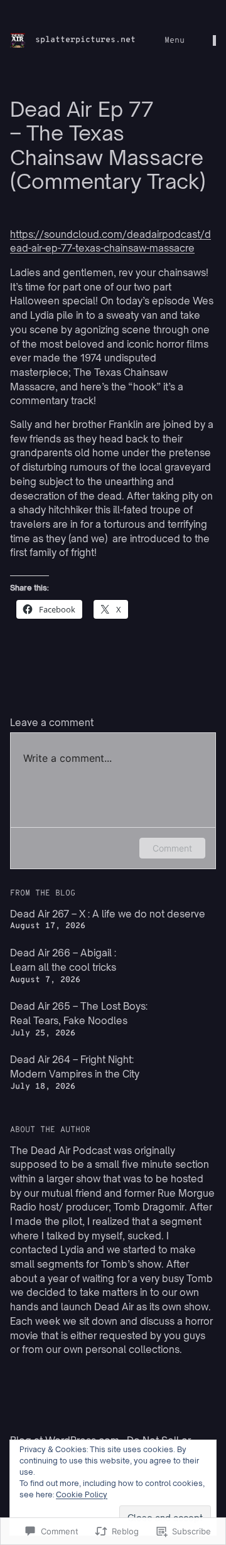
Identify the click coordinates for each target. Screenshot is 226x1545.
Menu (174, 40)
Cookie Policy (81, 1494)
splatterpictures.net (85, 40)
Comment (172, 848)
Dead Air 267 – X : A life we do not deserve (107, 914)
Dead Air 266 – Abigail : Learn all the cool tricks (63, 960)
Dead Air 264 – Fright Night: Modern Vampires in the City (74, 1067)
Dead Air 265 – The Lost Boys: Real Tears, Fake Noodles (79, 1013)
